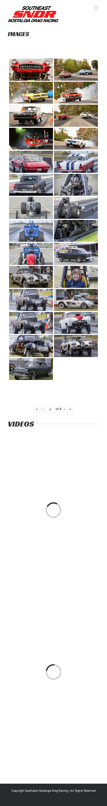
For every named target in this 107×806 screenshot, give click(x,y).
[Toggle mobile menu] (96, 8)
